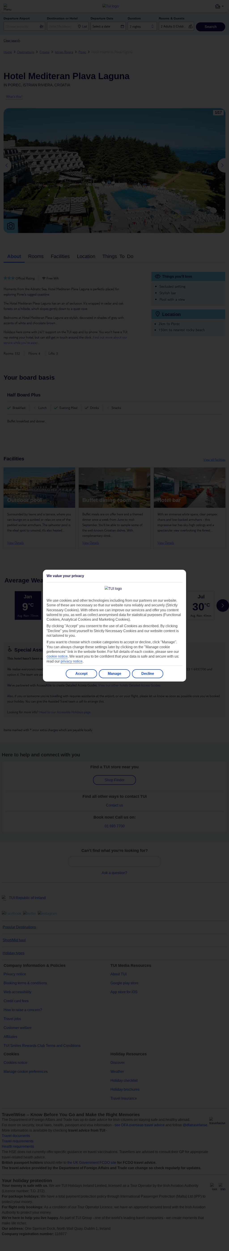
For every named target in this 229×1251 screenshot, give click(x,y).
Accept (81, 673)
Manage (114, 673)
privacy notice (72, 661)
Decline (147, 673)
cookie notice (57, 656)
